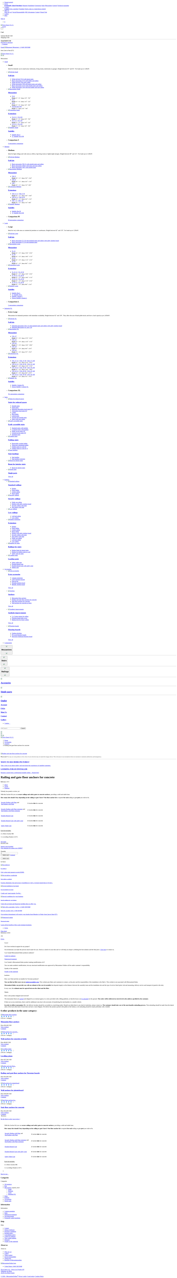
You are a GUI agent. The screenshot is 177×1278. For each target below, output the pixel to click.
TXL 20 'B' (23, 374)
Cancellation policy (10, 1235)
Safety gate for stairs (18, 553)
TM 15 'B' (22, 194)
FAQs (6, 4)
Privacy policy (23, 1276)
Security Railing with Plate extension (11, 809)
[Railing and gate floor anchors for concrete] (14, 753)
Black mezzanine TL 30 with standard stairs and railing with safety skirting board (35, 240)
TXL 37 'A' (15, 361)
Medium (6, 146)
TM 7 (13, 183)
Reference (4, 933)
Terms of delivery (9, 1230)
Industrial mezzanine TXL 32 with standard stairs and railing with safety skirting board (37, 326)
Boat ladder (15, 414)
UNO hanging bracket (18, 579)
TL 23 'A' (14, 279)
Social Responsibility (19, 12)
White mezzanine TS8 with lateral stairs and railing (26, 84)
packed (21, 999)
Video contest (8, 1255)
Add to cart (5, 855)
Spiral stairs (15, 407)
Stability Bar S (16, 135)
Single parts (12, 473)
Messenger (15, 47)
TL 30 (13, 254)
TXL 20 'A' (15, 374)
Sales (5, 1213)
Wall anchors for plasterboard (12, 1090)
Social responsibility (10, 1257)
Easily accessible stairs (16, 424)
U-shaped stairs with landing (20, 429)
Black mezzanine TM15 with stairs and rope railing (27, 166)
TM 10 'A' (15, 197)
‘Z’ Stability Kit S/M (18, 136)
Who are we (8, 1252)
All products (8, 1184)
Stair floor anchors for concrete (21, 601)
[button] (1, 726)
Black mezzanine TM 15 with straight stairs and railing (28, 164)
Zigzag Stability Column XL (20, 387)
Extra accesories (14, 574)
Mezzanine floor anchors (19, 598)
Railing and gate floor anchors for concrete (24, 599)
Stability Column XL (18, 385)
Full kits (11, 76)
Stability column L (17, 296)
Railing (14, 488)
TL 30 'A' (14, 275)
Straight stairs (16, 406)
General (54, 5)
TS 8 (13, 96)
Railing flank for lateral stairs (20, 550)
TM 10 (14, 180)
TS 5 (13, 99)
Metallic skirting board (18, 584)
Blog (5, 15)
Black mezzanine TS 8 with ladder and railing (25, 81)
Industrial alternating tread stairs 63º (22, 409)
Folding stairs (13, 440)
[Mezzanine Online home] (1, 734)
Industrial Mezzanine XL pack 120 (22, 327)
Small (6, 62)
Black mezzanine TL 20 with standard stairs (24, 242)
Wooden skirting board (18, 583)
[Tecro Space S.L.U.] (7, 25)
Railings (6, 479)
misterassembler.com (32, 982)
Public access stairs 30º (18, 431)
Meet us (6, 10)
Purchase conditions (10, 1231)
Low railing (15, 518)
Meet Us (4, 712)
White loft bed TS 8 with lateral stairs (22, 79)
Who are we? (8, 12)
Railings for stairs (14, 547)
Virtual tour (7, 1258)
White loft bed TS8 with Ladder (21, 82)
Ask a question (14, 9)
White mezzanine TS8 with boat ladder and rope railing (28, 87)
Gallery (6, 14)
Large (6, 223)
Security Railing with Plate (9, 802)
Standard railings (14, 485)
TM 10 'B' (22, 197)
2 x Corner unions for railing (20, 616)
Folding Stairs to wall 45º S (20, 448)
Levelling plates (6, 1056)
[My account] (3, 735)
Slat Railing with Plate (7, 804)
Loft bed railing (16, 516)
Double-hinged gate (17, 564)
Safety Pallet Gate (6, 826)
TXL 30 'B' (23, 367)
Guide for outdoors (9, 956)
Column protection (17, 578)
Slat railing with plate (18, 507)
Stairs (43, 5)
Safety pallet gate (17, 562)
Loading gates (13, 559)
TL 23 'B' (21, 279)
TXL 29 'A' (15, 371)
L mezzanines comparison (15, 305)
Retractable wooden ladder (19, 443)
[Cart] (1, 735)
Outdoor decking (17, 633)
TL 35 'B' (21, 272)
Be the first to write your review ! (10, 1119)
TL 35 (13, 251)
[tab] (90, 723)
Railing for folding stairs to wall (21, 552)
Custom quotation (9, 1211)
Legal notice (30, 1276)
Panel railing (15, 490)
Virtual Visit (43, 12)
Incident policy (8, 1233)
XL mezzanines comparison (16, 394)
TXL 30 (14, 343)
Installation (31, 5)
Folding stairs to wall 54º (19, 447)
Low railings (13, 513)
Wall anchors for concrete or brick (22, 603)
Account (4, 705)
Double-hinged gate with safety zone (22, 566)
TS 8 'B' (20, 117)
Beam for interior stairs (17, 464)
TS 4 (13, 103)
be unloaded (84, 999)
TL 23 (13, 258)
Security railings (14, 499)
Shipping (25, 5)
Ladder (14, 412)
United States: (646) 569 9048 (13, 1266)
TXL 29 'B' (23, 371)
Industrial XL (8, 308)
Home (8, 2)
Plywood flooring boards (19, 635)
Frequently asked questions (12, 1218)
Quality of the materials (11, 971)
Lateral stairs (15, 416)
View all (10, 476)
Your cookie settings (10, 1238)
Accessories (7, 569)
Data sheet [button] (4, 931)
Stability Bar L (16, 293)
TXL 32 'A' (15, 364)
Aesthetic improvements (17, 613)
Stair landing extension (18, 459)
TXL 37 (14, 336)
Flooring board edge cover (19, 618)
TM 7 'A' (14, 200)
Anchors (11, 594)
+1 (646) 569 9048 (24, 47)
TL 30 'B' (21, 275)
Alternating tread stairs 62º (19, 411)
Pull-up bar (15, 581)
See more (3, 841)
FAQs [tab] (6, 928)
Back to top (5, 1174)
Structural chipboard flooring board (22, 636)
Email (3, 47)
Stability (11, 131)
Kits (5, 1186)
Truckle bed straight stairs (19, 417)
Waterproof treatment (10, 959)
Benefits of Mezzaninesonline (13, 1260)
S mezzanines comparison (15, 143)
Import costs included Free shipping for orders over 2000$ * (12, 847)
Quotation (22, 9)
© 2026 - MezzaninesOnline (9, 1276)
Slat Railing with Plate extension (10, 811)
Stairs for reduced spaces (17, 402)
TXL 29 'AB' (31, 371)
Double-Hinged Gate (7, 816)
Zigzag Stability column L (19, 298)
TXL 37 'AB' (31, 361)
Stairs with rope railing (18, 419)
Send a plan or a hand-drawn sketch (35, 9)
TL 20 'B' (21, 282)
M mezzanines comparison (16, 220)
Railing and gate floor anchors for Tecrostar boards (20, 1073)
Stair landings (13, 454)
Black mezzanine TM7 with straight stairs (24, 167)
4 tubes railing (16, 492)
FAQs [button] (2, 939)
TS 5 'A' (14, 120)
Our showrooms (9, 1216)
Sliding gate (15, 567)
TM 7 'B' (20, 200)
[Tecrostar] (3, 55)
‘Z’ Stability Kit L (17, 295)
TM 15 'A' (15, 194)
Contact (6, 7)
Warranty (7, 1240)
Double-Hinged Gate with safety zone (12, 821)
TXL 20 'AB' (31, 374)
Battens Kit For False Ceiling (20, 620)
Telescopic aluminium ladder (20, 445)
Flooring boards (14, 630)
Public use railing (17, 502)
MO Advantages (30, 12)
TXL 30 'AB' (31, 367)
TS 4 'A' (14, 124)
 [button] (1, 730)
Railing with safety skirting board (21, 504)
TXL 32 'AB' (31, 364)
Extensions (38, 5)
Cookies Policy (39, 1276)
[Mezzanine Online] (1, 732)
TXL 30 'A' (15, 367)
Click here (103, 949)
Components (8, 643)
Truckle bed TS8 (17, 106)
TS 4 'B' (20, 124)
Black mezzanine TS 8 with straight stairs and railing (27, 86)
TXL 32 (14, 340)
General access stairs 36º (19, 433)
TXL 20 (14, 350)
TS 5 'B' (20, 120)
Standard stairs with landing (20, 428)
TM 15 (14, 176)
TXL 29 (14, 346)
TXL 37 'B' (23, 361)
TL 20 (13, 261)
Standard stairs (16, 434)
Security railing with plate (19, 505)
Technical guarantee (63, 5)
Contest (37, 12)
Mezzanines (48, 5)
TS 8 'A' (14, 117)
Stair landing (15, 457)
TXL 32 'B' (23, 364)
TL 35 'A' (14, 272)
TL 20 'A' (14, 282)
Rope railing (15, 493)
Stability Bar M (16, 211)
